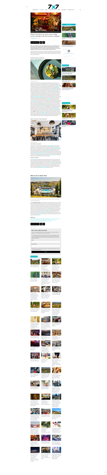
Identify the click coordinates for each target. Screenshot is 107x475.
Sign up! (53, 245)
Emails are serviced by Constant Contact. (58, 243)
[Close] (65, 227)
